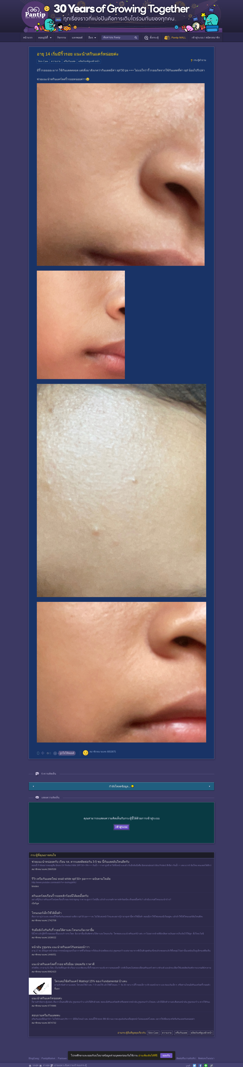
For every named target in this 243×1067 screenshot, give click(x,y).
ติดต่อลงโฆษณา (206, 1058)
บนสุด (35, 1065)
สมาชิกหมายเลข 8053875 (102, 751)
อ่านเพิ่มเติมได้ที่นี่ (147, 1055)
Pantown (62, 1058)
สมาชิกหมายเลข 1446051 (44, 954)
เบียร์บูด (35, 903)
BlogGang (34, 1058)
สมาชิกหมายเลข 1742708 (44, 920)
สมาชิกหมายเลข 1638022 (44, 937)
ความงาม (56, 61)
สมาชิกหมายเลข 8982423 (44, 971)
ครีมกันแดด (69, 61)
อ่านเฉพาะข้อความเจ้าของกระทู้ (70, 1065)
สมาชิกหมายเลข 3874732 (44, 1023)
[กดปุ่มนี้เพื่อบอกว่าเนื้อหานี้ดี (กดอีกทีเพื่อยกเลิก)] (42, 753)
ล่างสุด (46, 1065)
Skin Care (43, 61)
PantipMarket (48, 1058)
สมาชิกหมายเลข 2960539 (44, 869)
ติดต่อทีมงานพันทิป (186, 1058)
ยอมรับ (166, 1055)
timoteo (35, 886)
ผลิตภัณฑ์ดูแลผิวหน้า (89, 61)
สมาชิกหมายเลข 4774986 (44, 1006)
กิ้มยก (57, 989)
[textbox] (120, 37)
